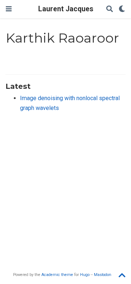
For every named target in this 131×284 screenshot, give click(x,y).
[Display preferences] (122, 9)
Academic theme (57, 274)
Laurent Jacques (65, 9)
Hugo (85, 274)
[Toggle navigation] (9, 9)
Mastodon (102, 274)
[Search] (109, 9)
